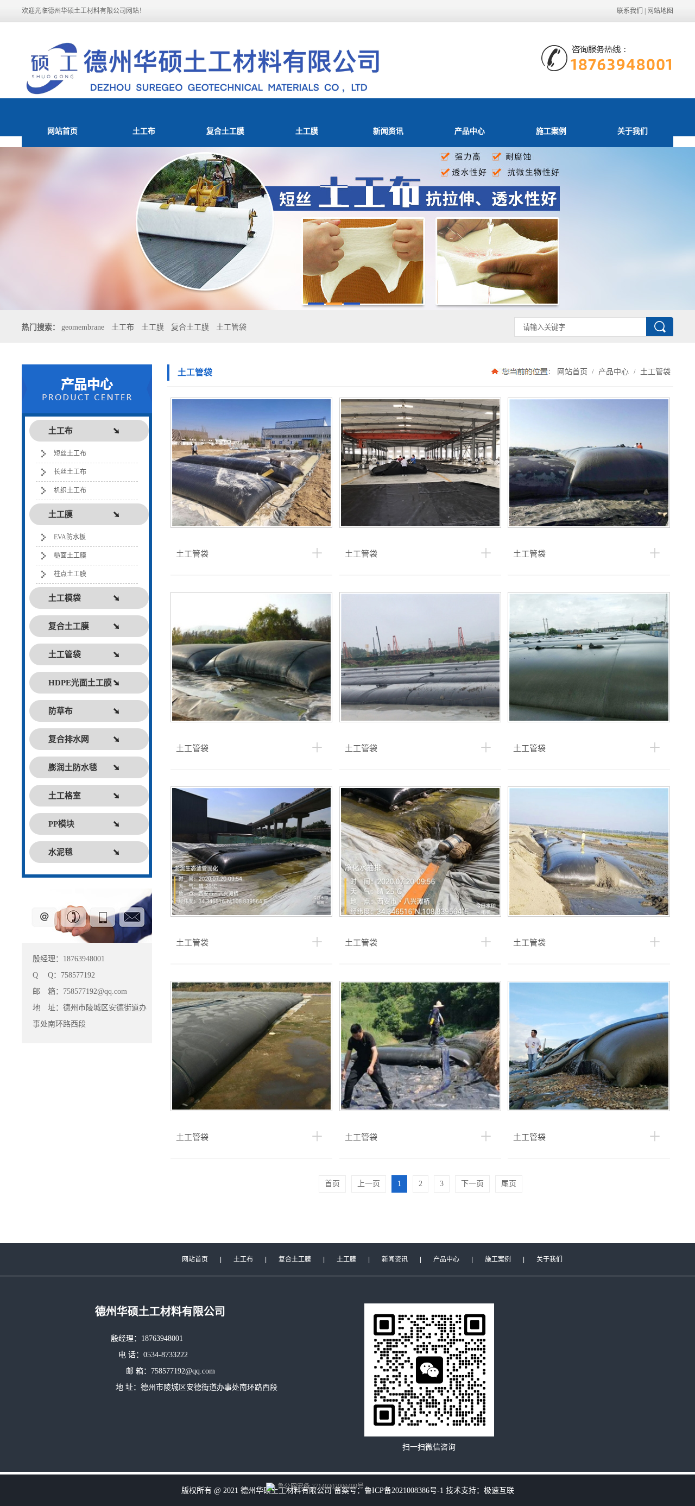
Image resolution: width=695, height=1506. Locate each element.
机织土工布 (70, 490)
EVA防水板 (70, 537)
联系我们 (630, 11)
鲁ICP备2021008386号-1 (404, 1490)
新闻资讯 (388, 131)
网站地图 (660, 11)
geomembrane (82, 327)
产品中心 (469, 131)
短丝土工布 (70, 453)
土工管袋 (231, 327)
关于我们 (632, 131)
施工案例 (551, 131)
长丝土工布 (70, 472)
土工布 (143, 131)
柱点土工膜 (70, 574)
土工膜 (306, 131)
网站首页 (62, 131)
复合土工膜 (225, 131)
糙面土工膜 (70, 555)
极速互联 (499, 1490)
